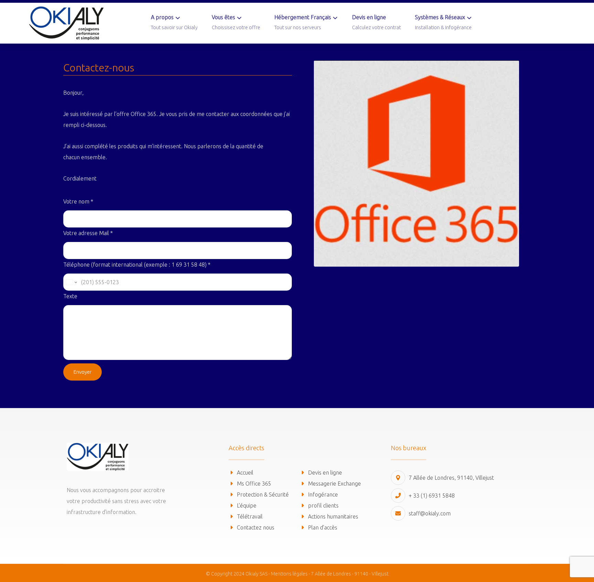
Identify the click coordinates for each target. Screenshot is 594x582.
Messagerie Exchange (334, 483)
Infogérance (323, 494)
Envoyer (82, 372)
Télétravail (250, 516)
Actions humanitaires (333, 516)
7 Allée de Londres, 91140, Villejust (451, 478)
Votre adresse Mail (88, 233)
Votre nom (78, 201)
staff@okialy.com (430, 513)
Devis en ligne (325, 472)
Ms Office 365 (254, 483)
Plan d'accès (322, 527)
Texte (70, 296)
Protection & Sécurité (263, 494)
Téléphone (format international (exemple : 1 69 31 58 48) (136, 264)
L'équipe (246, 505)
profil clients (323, 505)
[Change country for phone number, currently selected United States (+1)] (71, 282)
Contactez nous (255, 527)
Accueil (245, 472)
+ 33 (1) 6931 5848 (432, 495)
